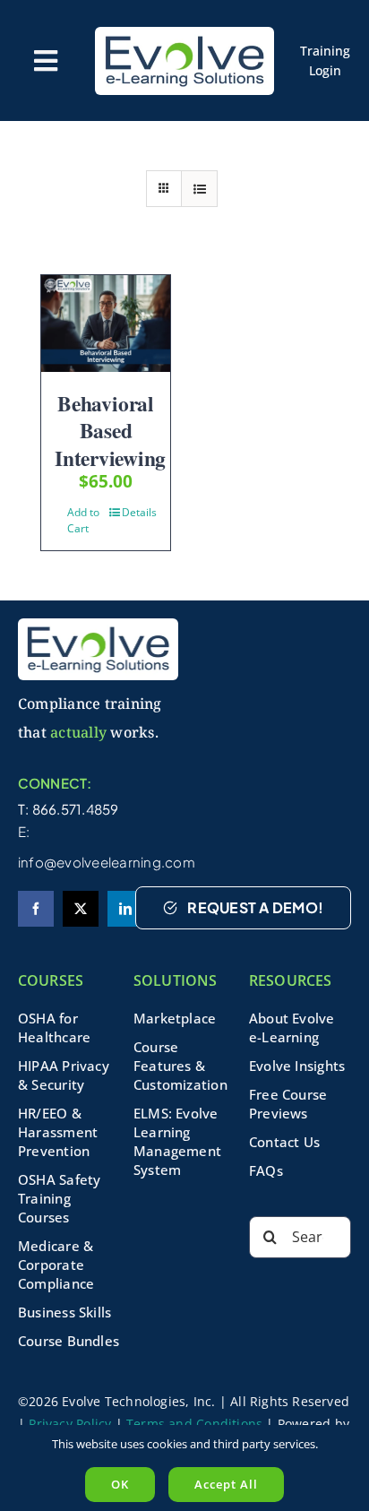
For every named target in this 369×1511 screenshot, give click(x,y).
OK (120, 1484)
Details (139, 512)
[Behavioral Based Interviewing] (105, 323)
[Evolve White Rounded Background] (184, 33)
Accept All (226, 1484)
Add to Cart (83, 520)
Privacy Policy (70, 1423)
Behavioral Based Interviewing (110, 430)
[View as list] (199, 188)
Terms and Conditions (194, 1423)
